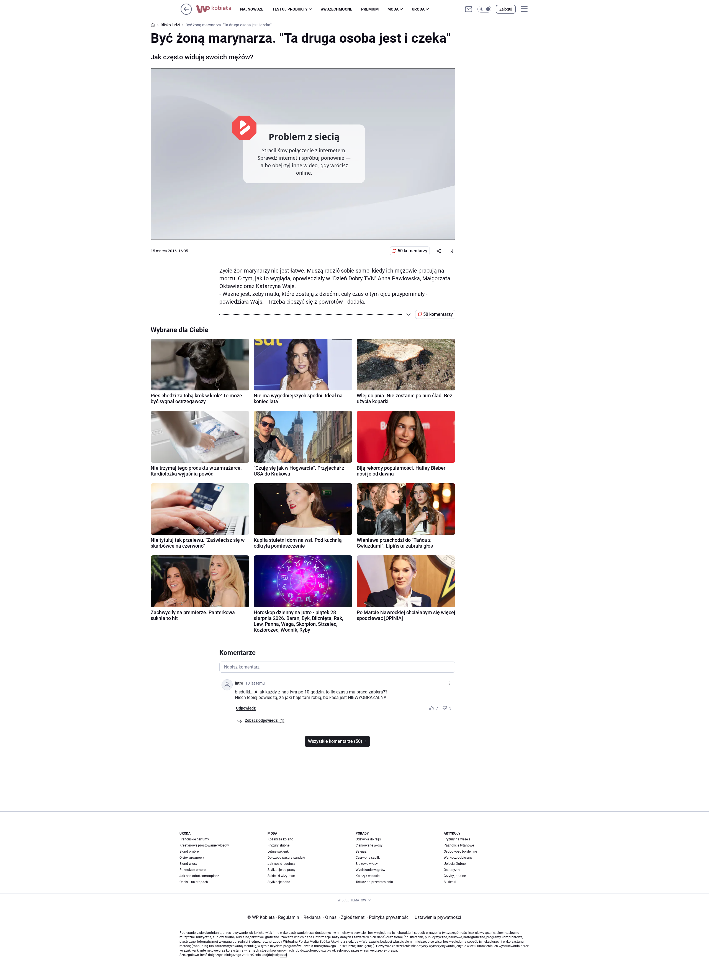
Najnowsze (251, 9)
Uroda (418, 9)
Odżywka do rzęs (368, 839)
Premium (370, 9)
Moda (393, 9)
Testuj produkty (290, 9)
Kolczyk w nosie (367, 876)
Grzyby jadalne (455, 876)
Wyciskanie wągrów (370, 870)
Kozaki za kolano (280, 839)
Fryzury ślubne (278, 845)
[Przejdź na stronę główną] (186, 13)
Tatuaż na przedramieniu (374, 882)
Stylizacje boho (279, 882)
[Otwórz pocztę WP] (468, 9)
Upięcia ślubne (455, 864)
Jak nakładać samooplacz (199, 876)
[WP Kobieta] (218, 9)
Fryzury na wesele (457, 839)
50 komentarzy (412, 250)
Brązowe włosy (367, 864)
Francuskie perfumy (194, 839)
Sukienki (450, 882)
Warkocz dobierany (458, 858)
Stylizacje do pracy (282, 870)
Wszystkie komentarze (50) (335, 741)
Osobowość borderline (460, 851)
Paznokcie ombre (192, 870)
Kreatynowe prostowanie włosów (204, 845)
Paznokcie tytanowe (459, 845)
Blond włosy (188, 864)
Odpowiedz (246, 708)
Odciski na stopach (193, 882)
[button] (484, 9)
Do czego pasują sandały (286, 858)
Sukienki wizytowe (281, 876)
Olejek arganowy (191, 858)
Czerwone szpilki (368, 858)
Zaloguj (505, 9)
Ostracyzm (452, 870)
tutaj (283, 955)
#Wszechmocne (336, 9)
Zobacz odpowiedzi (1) (264, 720)
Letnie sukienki (278, 851)
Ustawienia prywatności (436, 917)
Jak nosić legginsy (281, 864)
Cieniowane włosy (369, 845)
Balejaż (361, 851)
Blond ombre (189, 851)
